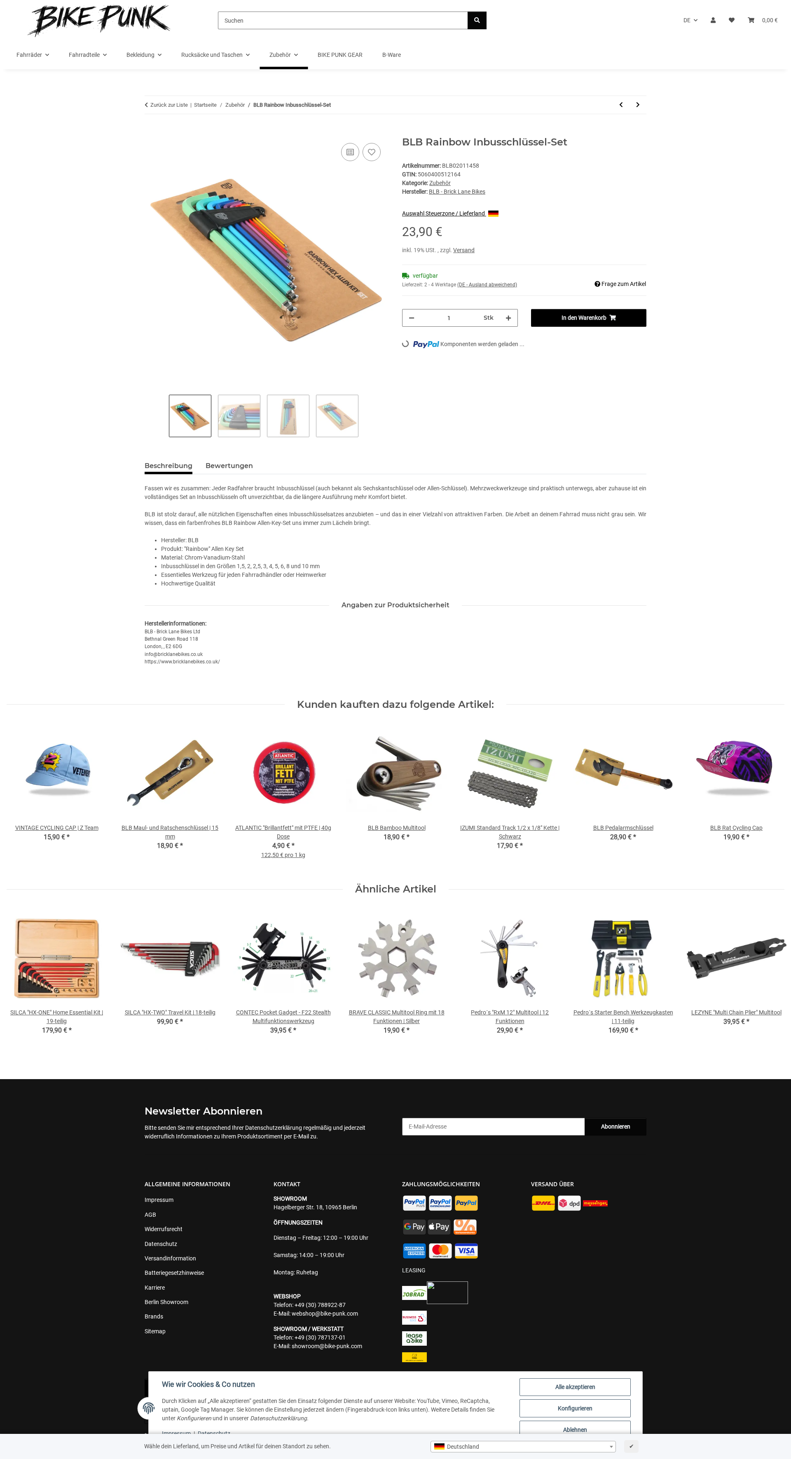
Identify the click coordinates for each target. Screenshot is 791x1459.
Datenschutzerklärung (273, 1127)
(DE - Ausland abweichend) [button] (487, 285)
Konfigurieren (575, 1408)
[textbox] (523, 1446)
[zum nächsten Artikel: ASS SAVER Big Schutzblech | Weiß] (638, 105)
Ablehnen (575, 1429)
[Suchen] (477, 20)
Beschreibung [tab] (168, 466)
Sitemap (155, 1331)
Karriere (155, 1287)
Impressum (176, 1433)
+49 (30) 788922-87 (320, 1305)
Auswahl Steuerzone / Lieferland (444, 213)
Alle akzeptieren (575, 1387)
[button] (713, 20)
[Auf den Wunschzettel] (372, 152)
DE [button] (686, 20)
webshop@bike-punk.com (325, 1313)
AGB (150, 1214)
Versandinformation (170, 1258)
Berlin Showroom (166, 1302)
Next (771, 977)
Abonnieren (615, 1126)
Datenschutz (214, 1433)
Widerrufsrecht (164, 1229)
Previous (20, 977)
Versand (464, 250)
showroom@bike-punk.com (327, 1346)
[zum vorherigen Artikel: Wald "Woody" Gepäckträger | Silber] (621, 105)
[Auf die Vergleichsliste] (350, 152)
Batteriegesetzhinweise (174, 1272)
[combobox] (523, 1446)
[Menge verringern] (412, 317)
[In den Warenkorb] (151, 131)
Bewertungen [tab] (229, 466)
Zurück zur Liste (169, 105)
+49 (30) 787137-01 (320, 1337)
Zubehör (440, 183)
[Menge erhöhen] (508, 317)
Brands (154, 1316)
